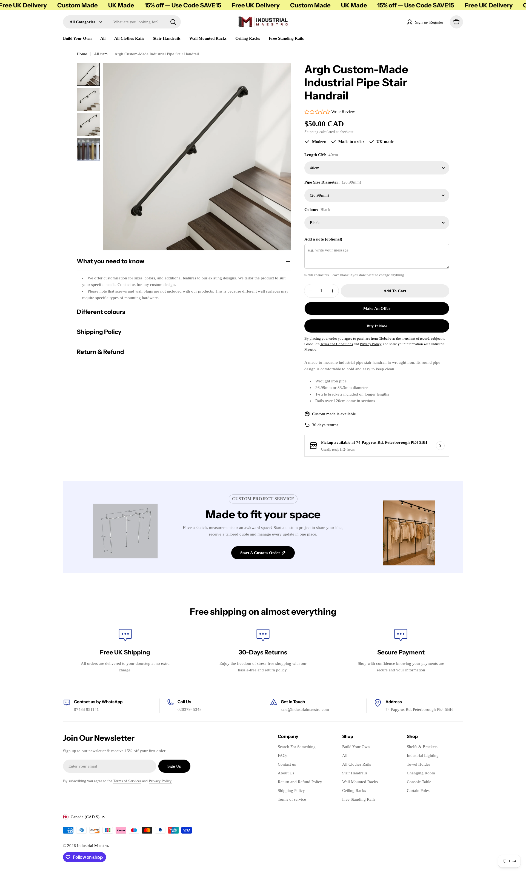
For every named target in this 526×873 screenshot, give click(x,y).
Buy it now (377, 326)
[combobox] (122, 21)
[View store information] (440, 445)
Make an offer (376, 308)
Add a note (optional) (323, 239)
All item (101, 54)
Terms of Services (127, 781)
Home (82, 54)
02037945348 (190, 709)
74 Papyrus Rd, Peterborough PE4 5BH (419, 709)
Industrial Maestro (92, 845)
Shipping (311, 132)
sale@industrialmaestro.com (305, 709)
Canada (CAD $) (85, 817)
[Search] (173, 22)
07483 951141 (86, 709)
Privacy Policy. (160, 781)
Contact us (127, 284)
